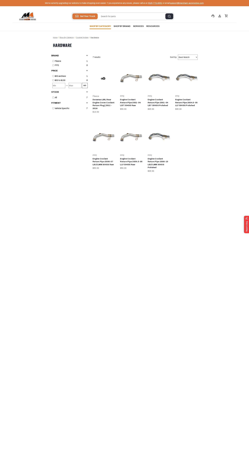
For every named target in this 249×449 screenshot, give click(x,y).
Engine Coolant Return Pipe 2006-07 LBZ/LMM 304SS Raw (103, 162)
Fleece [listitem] (58, 61)
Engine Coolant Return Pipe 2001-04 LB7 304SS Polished (158, 102)
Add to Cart (104, 81)
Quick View (104, 75)
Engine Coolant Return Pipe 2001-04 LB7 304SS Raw (130, 102)
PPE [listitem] (57, 65)
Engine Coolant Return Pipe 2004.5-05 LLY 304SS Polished (186, 102)
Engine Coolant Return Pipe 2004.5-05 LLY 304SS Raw (131, 162)
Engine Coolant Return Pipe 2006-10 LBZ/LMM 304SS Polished (158, 163)
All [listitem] (56, 97)
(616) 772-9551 (155, 3)
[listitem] (70, 76)
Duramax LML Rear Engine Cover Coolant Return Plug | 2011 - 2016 (103, 104)
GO (84, 85)
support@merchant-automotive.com (187, 3)
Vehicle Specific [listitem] (62, 108)
